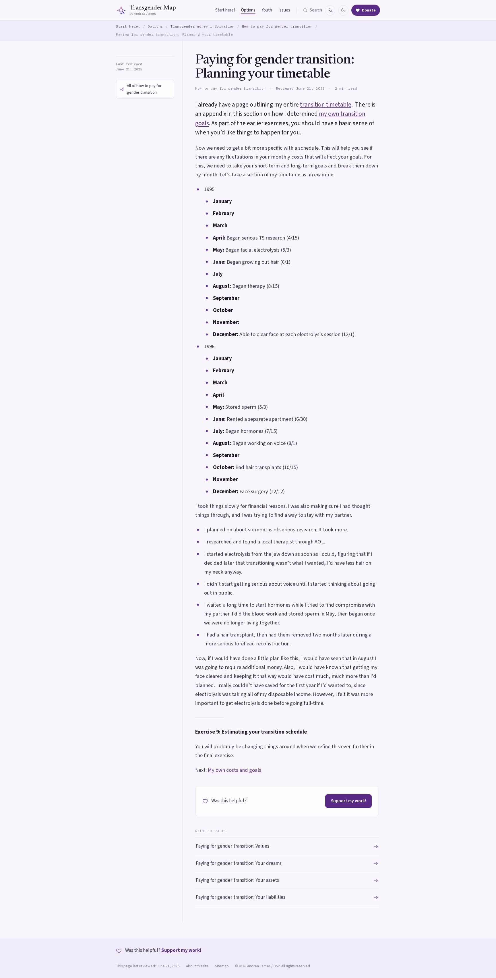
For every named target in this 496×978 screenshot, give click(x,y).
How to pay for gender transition (277, 26)
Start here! (225, 10)
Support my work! (348, 801)
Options (248, 10)
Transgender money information (202, 26)
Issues (284, 10)
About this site (197, 966)
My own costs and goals (234, 770)
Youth (267, 10)
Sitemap (222, 966)
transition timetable (325, 104)
